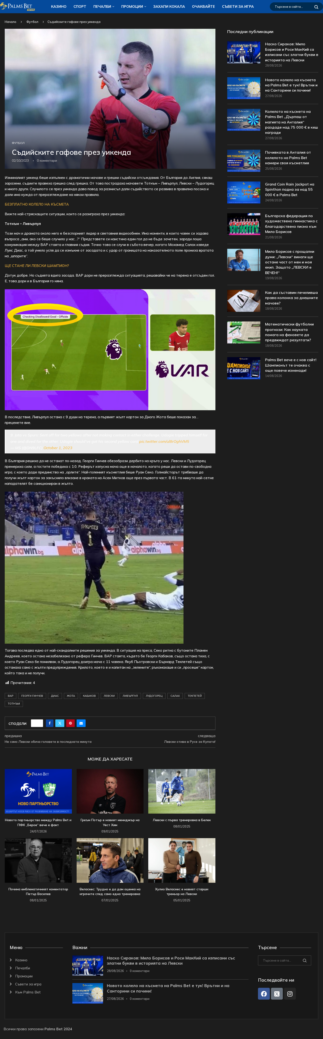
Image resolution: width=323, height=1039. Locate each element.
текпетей (195, 695)
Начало (10, 22)
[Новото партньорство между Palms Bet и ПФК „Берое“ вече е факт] (38, 791)
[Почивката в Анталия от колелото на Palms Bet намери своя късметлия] (243, 161)
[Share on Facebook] (49, 723)
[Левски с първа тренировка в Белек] (181, 791)
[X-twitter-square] (277, 994)
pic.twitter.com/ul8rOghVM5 (164, 441)
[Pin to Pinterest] (70, 723)
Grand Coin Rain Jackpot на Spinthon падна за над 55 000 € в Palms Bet (289, 189)
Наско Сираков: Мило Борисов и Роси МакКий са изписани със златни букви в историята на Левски (291, 52)
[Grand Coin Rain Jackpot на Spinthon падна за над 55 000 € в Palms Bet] (243, 192)
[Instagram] (290, 994)
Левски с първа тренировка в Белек (182, 820)
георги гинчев (32, 695)
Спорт (80, 6)
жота (71, 695)
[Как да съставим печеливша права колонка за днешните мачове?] (243, 301)
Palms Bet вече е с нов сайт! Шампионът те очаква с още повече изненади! (290, 365)
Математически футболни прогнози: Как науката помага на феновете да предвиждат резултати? (289, 332)
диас (55, 695)
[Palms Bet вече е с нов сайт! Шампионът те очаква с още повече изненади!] (243, 368)
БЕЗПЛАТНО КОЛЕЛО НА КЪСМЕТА (37, 204)
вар (10, 695)
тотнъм (14, 703)
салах (175, 695)
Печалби (102, 6)
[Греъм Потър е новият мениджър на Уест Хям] (110, 791)
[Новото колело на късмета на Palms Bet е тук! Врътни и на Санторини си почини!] (243, 88)
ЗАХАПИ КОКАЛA (169, 6)
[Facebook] (264, 994)
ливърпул (130, 695)
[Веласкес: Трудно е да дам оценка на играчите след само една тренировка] (110, 860)
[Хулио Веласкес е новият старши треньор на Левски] (181, 860)
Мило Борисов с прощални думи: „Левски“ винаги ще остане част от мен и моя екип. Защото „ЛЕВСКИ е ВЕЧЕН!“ (289, 262)
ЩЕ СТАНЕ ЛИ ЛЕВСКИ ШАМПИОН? (37, 265)
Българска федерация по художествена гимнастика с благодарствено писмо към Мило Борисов (291, 223)
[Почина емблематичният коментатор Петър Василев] (38, 860)
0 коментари (139, 971)
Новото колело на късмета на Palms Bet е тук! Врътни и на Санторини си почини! (291, 85)
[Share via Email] (81, 723)
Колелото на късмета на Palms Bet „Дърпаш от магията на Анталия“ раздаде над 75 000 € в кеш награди (291, 122)
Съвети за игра (238, 6)
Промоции (132, 6)
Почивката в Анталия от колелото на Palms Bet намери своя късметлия (288, 157)
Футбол (32, 22)
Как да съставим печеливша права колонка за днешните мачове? (291, 297)
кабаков (89, 695)
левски (109, 695)
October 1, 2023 (58, 447)
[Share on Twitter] (59, 723)
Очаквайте (203, 6)
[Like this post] (38, 723)
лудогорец (154, 695)
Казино (58, 6)
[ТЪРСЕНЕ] (316, 6)
